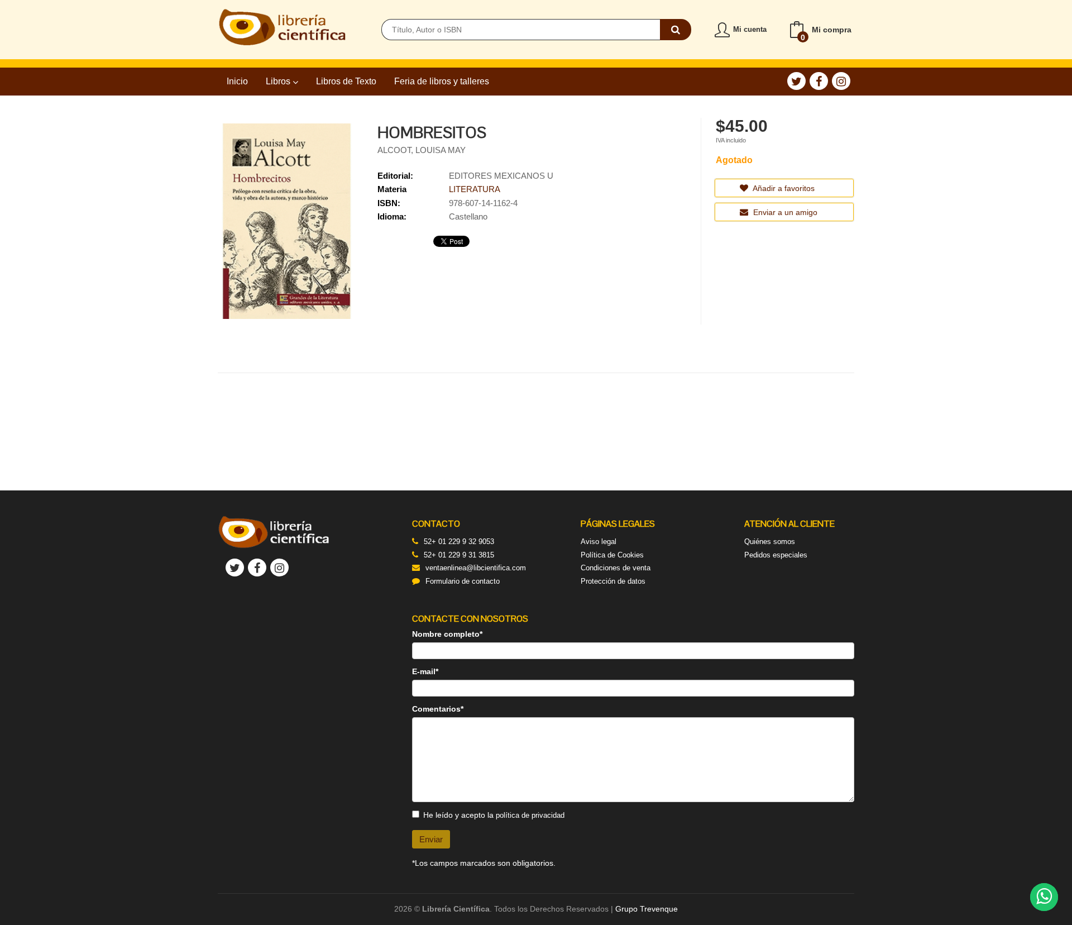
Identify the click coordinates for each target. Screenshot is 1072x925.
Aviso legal (598, 541)
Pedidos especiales (775, 555)
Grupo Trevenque (646, 908)
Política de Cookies (612, 555)
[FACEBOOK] (819, 81)
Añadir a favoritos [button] (783, 188)
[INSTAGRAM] (841, 81)
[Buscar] (675, 29)
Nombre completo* (447, 634)
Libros (279, 81)
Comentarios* (437, 709)
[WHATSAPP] (1044, 897)
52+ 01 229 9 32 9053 (459, 541)
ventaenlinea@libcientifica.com (475, 568)
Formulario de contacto (462, 581)
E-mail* (425, 671)
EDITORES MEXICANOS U (501, 175)
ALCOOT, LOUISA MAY (421, 150)
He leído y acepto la (493, 814)
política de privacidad (530, 815)
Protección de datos (613, 581)
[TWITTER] (796, 81)
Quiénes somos (769, 541)
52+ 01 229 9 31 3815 (459, 555)
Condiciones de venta (615, 568)
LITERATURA (474, 189)
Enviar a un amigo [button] (784, 212)
